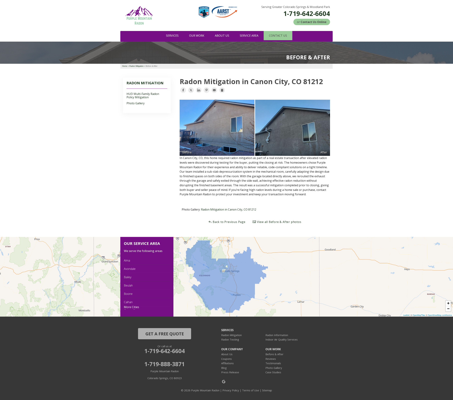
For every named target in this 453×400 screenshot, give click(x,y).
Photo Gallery (136, 103)
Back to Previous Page (228, 222)
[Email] (214, 90)
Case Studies (273, 372)
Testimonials (273, 363)
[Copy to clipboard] (222, 90)
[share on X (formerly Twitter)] (191, 90)
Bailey (127, 277)
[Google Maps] (224, 381)
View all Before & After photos (278, 222)
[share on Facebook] (183, 90)
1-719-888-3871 (164, 364)
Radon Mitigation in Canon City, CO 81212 (228, 209)
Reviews (270, 359)
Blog (224, 368)
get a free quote (164, 334)
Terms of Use (250, 390)
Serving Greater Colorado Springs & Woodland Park (295, 7)
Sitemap (267, 390)
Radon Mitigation (145, 83)
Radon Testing (230, 339)
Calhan (128, 302)
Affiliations (227, 363)
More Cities (131, 307)
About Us (227, 354)
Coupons (226, 359)
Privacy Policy (230, 390)
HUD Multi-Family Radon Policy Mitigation (143, 95)
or (311, 22)
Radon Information (276, 335)
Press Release (230, 372)
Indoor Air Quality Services (281, 339)
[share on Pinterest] (206, 90)
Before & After (274, 354)
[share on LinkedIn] (199, 90)
